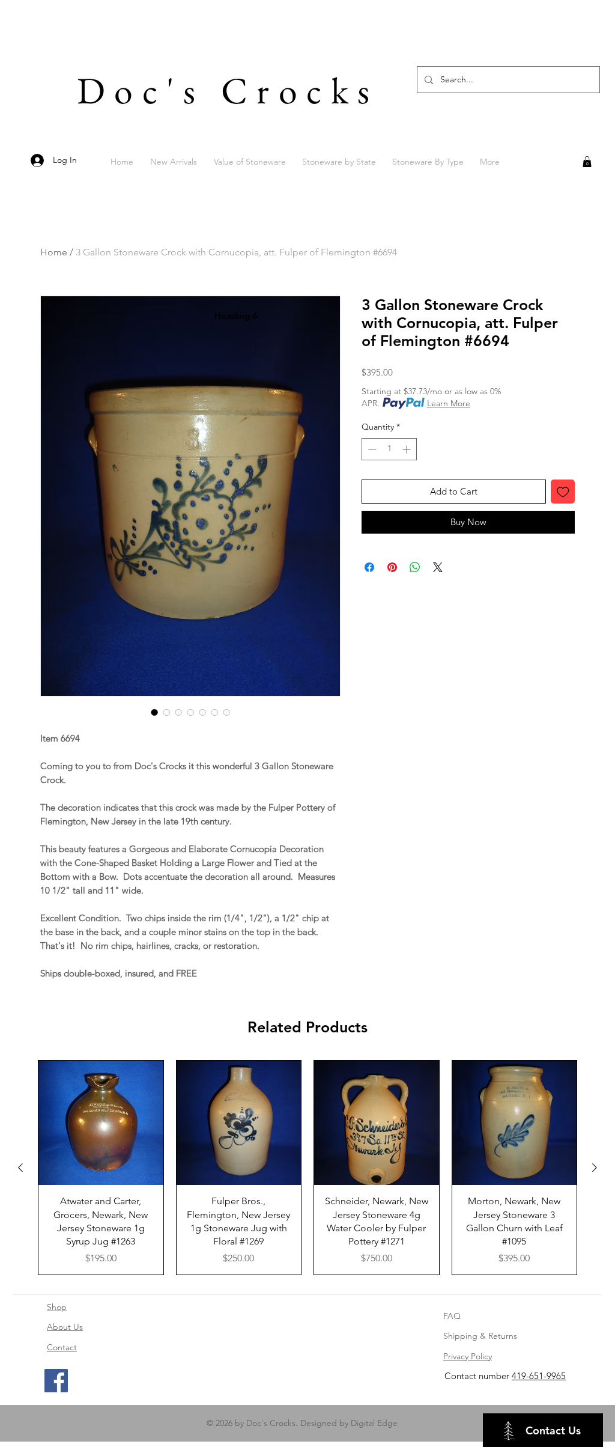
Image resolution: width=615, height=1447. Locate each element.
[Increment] (407, 449)
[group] (307, 1167)
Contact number (478, 1376)
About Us (65, 1326)
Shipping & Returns (480, 1335)
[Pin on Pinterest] (392, 567)
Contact (62, 1347)
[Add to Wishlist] (563, 492)
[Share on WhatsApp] (415, 567)
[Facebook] (56, 1380)
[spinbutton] (389, 449)
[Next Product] (594, 1167)
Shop (57, 1307)
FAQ (452, 1316)
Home (53, 252)
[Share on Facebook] (369, 567)
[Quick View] (100, 1123)
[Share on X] (438, 567)
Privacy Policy (467, 1356)
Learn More (448, 403)
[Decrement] (370, 449)
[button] (587, 161)
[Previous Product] (20, 1167)
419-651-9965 (539, 1376)
